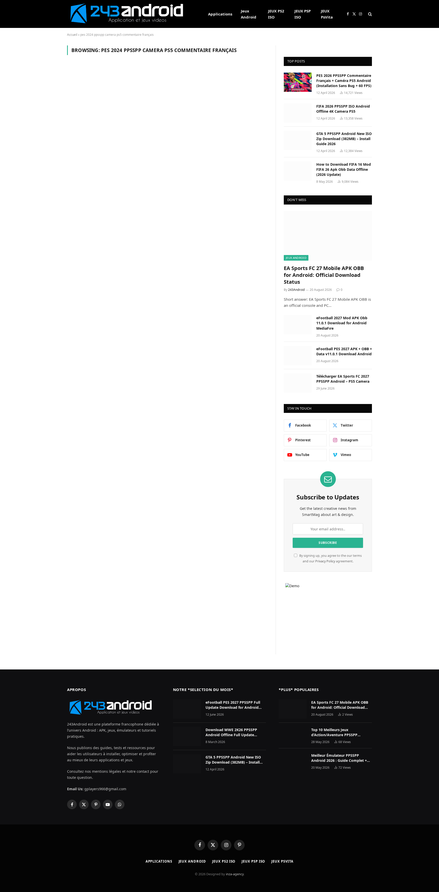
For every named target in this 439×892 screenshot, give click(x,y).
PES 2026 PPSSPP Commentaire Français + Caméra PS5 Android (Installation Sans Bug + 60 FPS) (343, 80)
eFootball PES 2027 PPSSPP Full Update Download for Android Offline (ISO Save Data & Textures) (235, 705)
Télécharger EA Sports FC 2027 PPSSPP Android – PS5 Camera (342, 379)
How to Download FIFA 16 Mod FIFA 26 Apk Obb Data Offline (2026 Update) (343, 169)
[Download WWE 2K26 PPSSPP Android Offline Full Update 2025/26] (187, 736)
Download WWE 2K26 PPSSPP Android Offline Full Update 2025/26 (231, 732)
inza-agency (235, 874)
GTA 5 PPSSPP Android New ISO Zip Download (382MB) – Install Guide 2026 (344, 138)
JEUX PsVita (327, 14)
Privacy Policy (325, 561)
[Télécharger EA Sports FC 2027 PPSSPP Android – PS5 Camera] (298, 383)
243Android (296, 290)
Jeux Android (248, 14)
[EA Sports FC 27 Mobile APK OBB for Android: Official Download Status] (328, 236)
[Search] (369, 14)
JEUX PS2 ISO (276, 14)
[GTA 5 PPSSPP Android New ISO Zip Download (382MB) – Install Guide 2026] (298, 140)
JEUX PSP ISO (302, 14)
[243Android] (131, 14)
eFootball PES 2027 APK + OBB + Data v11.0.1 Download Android (344, 351)
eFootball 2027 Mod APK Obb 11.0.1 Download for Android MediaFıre (341, 322)
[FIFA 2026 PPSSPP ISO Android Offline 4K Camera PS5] (298, 113)
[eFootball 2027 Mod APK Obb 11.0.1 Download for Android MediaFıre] (298, 324)
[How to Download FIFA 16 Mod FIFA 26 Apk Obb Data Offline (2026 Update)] (298, 171)
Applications (220, 13)
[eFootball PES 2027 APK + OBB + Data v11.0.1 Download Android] (298, 355)
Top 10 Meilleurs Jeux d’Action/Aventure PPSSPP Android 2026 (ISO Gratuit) (334, 732)
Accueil (72, 34)
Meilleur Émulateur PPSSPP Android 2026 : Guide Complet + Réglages (339, 758)
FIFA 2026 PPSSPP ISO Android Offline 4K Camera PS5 (343, 109)
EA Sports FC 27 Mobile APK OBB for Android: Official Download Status (324, 275)
